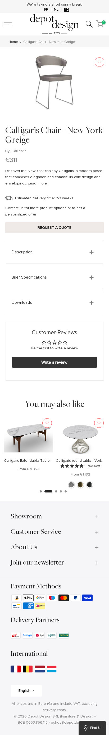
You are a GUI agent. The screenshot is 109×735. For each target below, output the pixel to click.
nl (56, 9)
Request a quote (54, 227)
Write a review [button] (54, 362)
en (66, 9)
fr (46, 9)
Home (13, 42)
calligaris (18, 151)
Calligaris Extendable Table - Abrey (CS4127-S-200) (47, 460)
